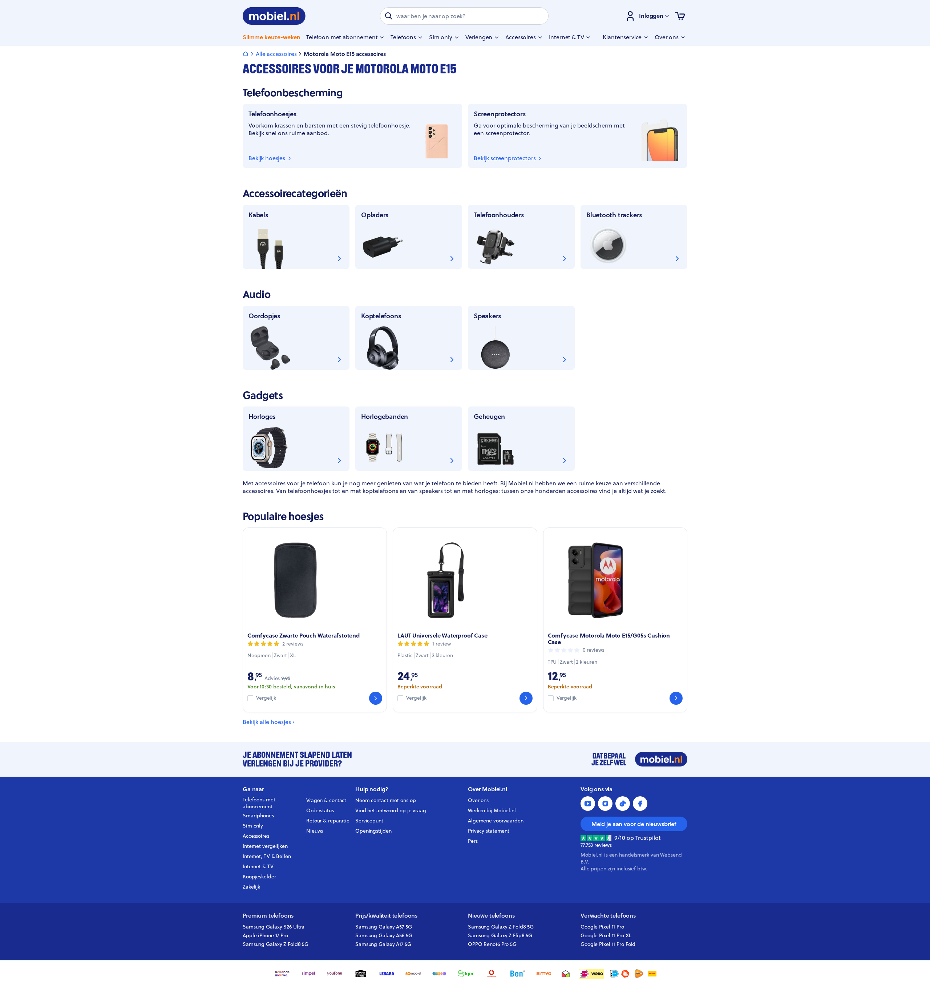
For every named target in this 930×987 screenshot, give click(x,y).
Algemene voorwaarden (495, 820)
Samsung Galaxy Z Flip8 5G (500, 935)
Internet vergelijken (265, 846)
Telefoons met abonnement (259, 803)
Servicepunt (369, 820)
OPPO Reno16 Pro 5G (492, 944)
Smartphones (258, 815)
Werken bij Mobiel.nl (492, 810)
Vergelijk (266, 698)
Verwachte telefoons (608, 915)
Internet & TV (258, 866)
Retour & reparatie (327, 820)
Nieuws (314, 830)
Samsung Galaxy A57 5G (383, 926)
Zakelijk (251, 886)
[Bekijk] (375, 698)
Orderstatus (320, 810)
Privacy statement (488, 830)
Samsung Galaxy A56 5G (383, 935)
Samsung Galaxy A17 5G (383, 944)
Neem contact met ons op (385, 800)
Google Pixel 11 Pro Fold (608, 944)
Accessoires (256, 836)
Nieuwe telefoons (491, 915)
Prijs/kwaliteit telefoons (386, 915)
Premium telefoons (268, 915)
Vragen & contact (326, 800)
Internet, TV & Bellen (267, 856)
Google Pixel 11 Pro (602, 926)
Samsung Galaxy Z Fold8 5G (275, 944)
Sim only (253, 825)
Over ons (478, 800)
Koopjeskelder (259, 876)
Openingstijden (373, 830)
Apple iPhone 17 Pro (265, 935)
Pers (473, 841)
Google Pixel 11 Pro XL (606, 935)
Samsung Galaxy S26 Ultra (273, 926)
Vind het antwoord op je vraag (390, 810)
